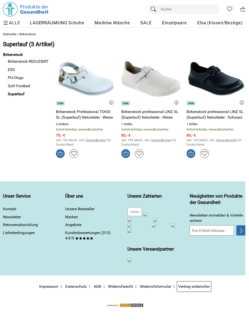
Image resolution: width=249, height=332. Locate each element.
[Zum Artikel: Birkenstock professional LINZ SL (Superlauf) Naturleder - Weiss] (151, 78)
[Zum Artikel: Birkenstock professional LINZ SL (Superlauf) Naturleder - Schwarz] (216, 78)
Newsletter (12, 217)
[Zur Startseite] (25, 9)
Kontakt (9, 209)
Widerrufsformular (155, 286)
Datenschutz (76, 286)
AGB (97, 286)
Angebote (73, 224)
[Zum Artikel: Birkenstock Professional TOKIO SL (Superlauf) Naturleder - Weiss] (86, 78)
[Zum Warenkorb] (243, 9)
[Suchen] (154, 9)
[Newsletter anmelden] (241, 230)
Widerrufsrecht (120, 286)
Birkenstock (27, 34)
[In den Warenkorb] (60, 153)
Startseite (9, 34)
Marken (71, 217)
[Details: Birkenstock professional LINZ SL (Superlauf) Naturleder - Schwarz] (191, 103)
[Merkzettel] (229, 9)
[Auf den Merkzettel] (74, 153)
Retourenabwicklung (20, 224)
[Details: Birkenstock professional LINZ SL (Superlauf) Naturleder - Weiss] (126, 103)
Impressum (48, 286)
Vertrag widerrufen (194, 286)
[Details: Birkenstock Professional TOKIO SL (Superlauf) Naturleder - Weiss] (61, 103)
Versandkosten (95, 140)
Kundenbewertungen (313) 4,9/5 (88, 235)
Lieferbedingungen (19, 232)
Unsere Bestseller (79, 209)
